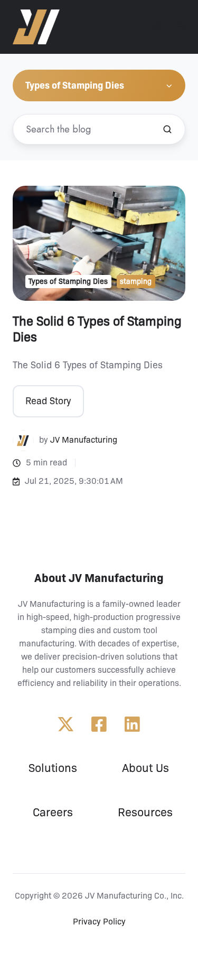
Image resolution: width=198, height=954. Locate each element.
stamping (136, 281)
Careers (53, 812)
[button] (158, 27)
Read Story (48, 401)
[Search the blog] (167, 129)
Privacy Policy (99, 922)
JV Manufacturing (83, 440)
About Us (145, 768)
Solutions (53, 768)
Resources (145, 812)
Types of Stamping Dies (68, 281)
